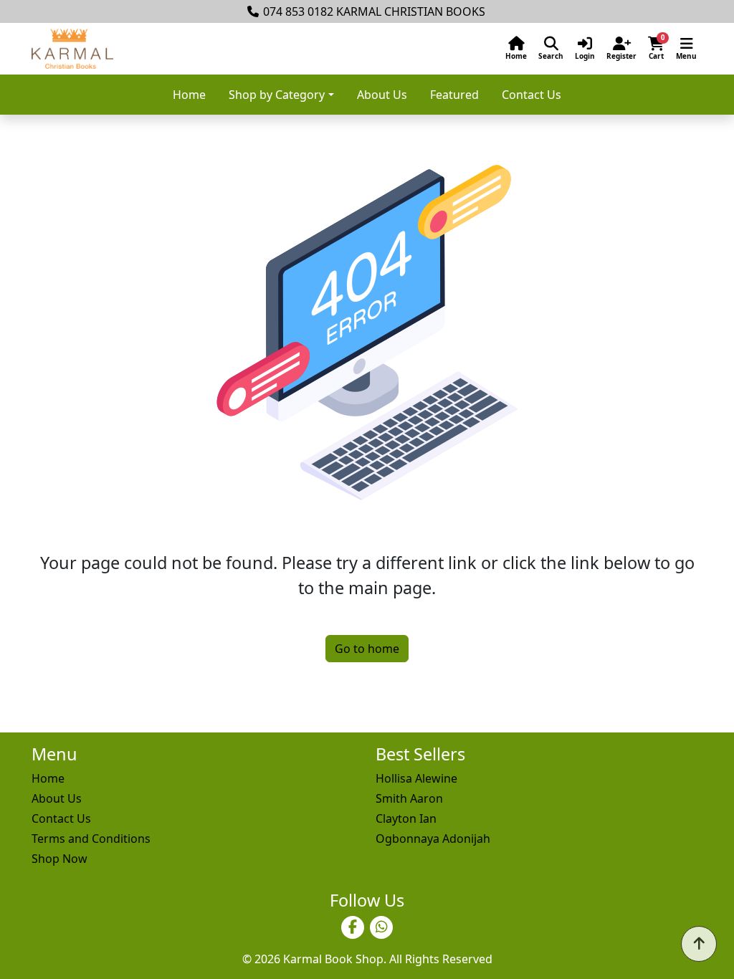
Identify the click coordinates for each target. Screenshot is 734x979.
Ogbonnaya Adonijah (433, 838)
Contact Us (531, 94)
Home (189, 94)
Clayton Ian (406, 818)
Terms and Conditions (91, 838)
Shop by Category (277, 94)
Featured (454, 94)
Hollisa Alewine (416, 778)
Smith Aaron (409, 798)
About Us (382, 94)
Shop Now (59, 858)
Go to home (367, 648)
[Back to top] (699, 944)
